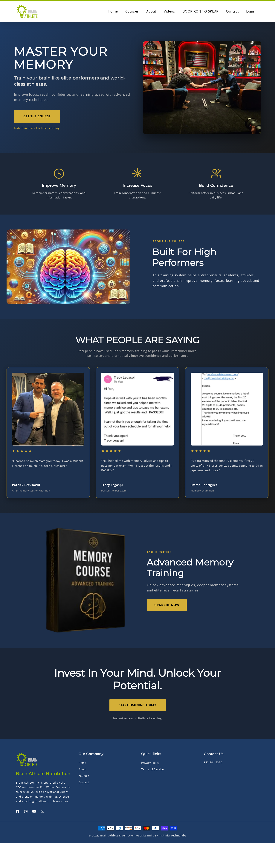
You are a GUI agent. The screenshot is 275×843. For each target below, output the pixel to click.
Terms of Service (152, 769)
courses (84, 776)
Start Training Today (137, 705)
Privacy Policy (150, 763)
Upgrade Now (166, 605)
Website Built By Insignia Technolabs (160, 835)
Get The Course (37, 116)
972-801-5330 (213, 762)
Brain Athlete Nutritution (117, 835)
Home (82, 763)
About (83, 769)
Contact (84, 782)
